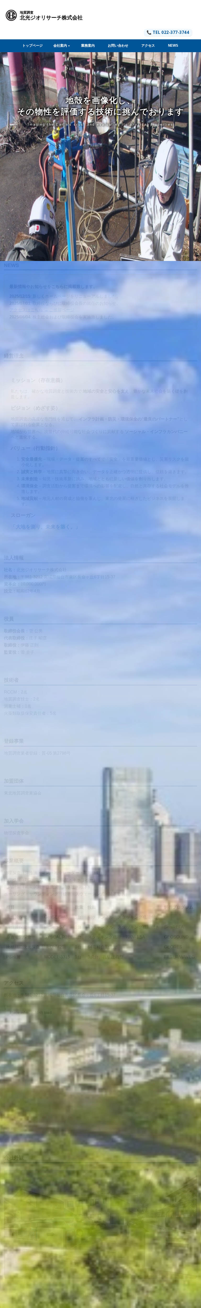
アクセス (148, 45)
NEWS (173, 45)
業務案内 (88, 45)
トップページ (32, 45)
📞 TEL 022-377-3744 (168, 32)
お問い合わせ (118, 45)
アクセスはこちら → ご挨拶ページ (41, 310)
